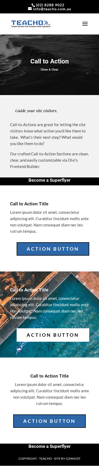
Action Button (53, 249)
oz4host (73, 458)
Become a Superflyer (49, 180)
